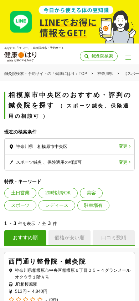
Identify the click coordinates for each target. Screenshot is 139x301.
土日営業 (20, 192)
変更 (123, 146)
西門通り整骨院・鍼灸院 (47, 261)
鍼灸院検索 (102, 55)
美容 (91, 192)
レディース (56, 205)
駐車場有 (93, 205)
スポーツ (20, 205)
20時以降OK (58, 192)
